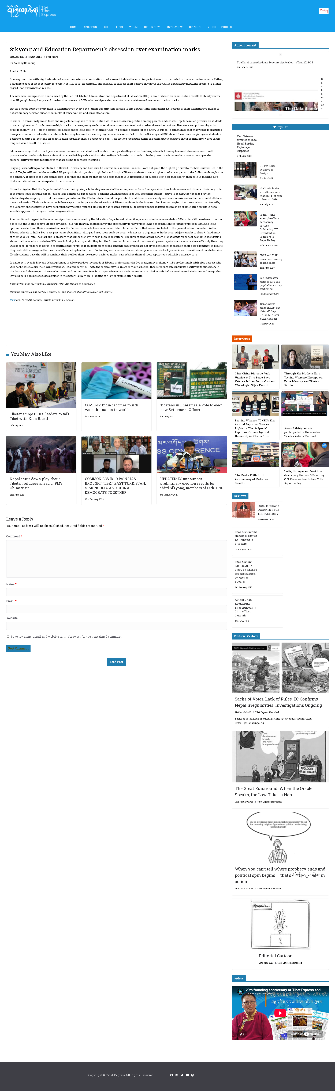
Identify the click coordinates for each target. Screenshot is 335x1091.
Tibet (120, 27)
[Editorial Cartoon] (280, 924)
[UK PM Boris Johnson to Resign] (245, 170)
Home (74, 27)
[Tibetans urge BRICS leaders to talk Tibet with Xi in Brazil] (41, 365)
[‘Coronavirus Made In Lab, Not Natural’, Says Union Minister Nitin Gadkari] (245, 308)
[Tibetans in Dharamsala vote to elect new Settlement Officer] (192, 365)
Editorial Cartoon (276, 956)
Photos (226, 27)
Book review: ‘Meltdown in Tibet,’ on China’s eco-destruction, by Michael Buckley (246, 571)
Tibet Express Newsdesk (267, 712)
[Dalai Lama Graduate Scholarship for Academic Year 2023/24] (276, 104)
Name (11, 584)
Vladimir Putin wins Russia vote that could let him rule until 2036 (271, 194)
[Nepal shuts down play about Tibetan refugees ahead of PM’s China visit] (41, 438)
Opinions (195, 27)
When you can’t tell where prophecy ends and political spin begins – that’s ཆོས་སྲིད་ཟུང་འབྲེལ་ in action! (280, 875)
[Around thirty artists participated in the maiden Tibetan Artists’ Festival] (305, 403)
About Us (90, 27)
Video (212, 27)
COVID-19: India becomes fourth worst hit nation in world (111, 407)
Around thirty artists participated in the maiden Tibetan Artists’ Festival (302, 432)
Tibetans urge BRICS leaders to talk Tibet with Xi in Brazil (40, 416)
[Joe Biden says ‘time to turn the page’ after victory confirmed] (245, 282)
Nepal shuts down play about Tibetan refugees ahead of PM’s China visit (36, 483)
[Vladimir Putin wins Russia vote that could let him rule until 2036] (245, 192)
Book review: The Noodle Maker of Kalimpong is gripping (246, 538)
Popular (282, 127)
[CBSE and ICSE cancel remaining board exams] (245, 259)
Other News (152, 27)
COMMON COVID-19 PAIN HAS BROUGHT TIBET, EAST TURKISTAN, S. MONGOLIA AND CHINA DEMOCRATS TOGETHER (115, 485)
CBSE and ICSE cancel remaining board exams (271, 259)
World (134, 27)
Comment (14, 536)
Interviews (175, 27)
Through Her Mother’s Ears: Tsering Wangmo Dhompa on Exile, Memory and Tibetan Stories (303, 379)
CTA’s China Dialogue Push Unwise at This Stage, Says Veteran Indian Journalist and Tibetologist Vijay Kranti (255, 379)
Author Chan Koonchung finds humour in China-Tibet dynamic (245, 607)
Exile (106, 27)
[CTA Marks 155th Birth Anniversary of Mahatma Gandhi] (255, 454)
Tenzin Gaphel (35, 56)
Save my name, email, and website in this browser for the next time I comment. (66, 636)
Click (13, 300)
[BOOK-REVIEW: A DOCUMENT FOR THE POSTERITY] (243, 514)
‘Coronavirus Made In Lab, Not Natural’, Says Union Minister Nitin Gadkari (270, 311)
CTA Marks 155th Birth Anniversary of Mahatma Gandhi (251, 479)
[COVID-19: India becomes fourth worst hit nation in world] (116, 365)
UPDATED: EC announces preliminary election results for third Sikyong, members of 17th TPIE (191, 483)
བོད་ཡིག (324, 11)
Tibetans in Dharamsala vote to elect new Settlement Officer (191, 407)
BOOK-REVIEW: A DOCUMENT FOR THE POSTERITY (269, 509)
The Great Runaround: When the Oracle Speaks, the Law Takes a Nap (273, 791)
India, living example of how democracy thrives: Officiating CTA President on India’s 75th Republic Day (270, 227)
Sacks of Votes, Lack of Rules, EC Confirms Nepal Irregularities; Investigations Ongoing (278, 702)
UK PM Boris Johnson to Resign (268, 169)
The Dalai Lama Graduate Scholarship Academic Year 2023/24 (275, 62)
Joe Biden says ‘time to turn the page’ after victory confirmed (271, 283)
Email (11, 601)
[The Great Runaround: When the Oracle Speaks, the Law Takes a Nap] (280, 756)
